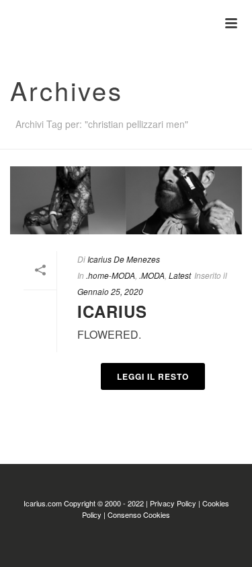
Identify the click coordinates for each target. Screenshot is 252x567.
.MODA (152, 275)
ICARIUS (112, 311)
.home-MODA (110, 275)
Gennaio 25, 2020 (110, 291)
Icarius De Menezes (123, 259)
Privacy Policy (173, 503)
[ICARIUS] (6, 23)
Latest (180, 275)
